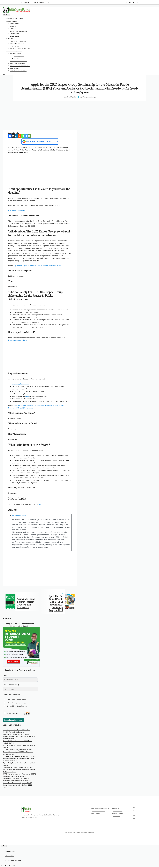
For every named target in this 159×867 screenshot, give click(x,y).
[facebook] (130, 2)
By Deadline (14, 36)
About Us (116, 808)
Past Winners (15, 68)
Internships (14, 46)
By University (15, 33)
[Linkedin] (16, 136)
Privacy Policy (38, 2)
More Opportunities (14, 51)
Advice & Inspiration (18, 41)
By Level (13, 26)
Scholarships (11, 21)
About (50, 2)
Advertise (25, 2)
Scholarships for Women (20, 66)
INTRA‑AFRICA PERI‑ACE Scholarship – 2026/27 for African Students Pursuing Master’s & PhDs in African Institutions (19, 758)
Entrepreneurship (98, 811)
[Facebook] (10, 136)
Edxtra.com (91, 832)
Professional (19, 56)
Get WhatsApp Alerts (14, 19)
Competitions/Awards (18, 61)
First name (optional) (11, 685)
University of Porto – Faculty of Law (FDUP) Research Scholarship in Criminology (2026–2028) (18, 785)
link (40, 504)
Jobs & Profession (17, 43)
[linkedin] (126, 2)
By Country (14, 23)
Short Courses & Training (20, 48)
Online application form (20, 384)
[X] (13, 136)
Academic (17, 58)
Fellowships (15, 53)
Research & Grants (17, 63)
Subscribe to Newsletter (13, 720)
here (27, 396)
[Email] (29, 136)
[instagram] (136, 2)
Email (5, 675)
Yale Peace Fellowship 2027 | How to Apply (17, 767)
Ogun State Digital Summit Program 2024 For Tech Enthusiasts (37, 266)
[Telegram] (26, 136)
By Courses (14, 28)
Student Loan (117, 811)
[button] (4, 74)
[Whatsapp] (22, 136)
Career (9, 38)
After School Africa (74, 832)
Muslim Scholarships (18, 71)
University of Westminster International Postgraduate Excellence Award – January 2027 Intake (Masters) (19, 736)
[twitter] (133, 2)
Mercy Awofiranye (89, 97)
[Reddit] (19, 136)
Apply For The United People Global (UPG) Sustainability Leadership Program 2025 (56, 603)
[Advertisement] (40, 116)
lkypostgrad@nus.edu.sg (17, 340)
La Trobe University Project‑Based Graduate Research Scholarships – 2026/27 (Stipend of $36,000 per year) (18, 752)
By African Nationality (19, 31)
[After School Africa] (16, 12)
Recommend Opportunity (100, 808)
